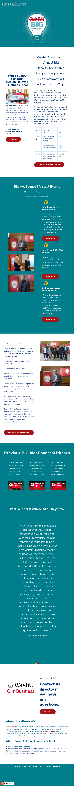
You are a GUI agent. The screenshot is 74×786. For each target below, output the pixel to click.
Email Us (13, 139)
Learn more (61, 751)
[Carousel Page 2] (38, 663)
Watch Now (50, 238)
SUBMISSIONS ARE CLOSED (49, 165)
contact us (11, 133)
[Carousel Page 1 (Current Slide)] (36, 663)
